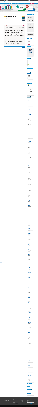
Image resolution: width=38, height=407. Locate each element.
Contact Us (28, 3)
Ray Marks (29, 146)
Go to (23, 25)
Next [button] (34, 52)
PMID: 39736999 (29, 18)
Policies (25, 3)
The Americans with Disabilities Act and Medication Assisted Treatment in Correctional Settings (30, 24)
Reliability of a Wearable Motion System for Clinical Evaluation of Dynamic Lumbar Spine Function (30, 20)
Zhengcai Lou (29, 100)
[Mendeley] (33, 0)
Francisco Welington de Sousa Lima (29, 312)
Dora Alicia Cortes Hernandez (29, 332)
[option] (30, 52)
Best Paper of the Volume (30, 77)
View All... (33, 66)
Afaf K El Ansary (29, 375)
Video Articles (29, 400)
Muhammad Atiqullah (31, 52)
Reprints (18, 3)
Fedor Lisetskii (29, 322)
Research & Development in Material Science (31, 56)
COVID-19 (32, 3)
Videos (22, 3)
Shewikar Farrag (29, 141)
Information (12, 3)
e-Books (20, 3)
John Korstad (29, 254)
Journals (15, 3)
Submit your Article (30, 76)
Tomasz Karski (29, 114)
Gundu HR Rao (29, 277)
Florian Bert (29, 317)
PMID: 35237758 (29, 29)
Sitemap (29, 0)
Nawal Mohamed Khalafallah (29, 166)
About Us (9, 3)
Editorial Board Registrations (29, 75)
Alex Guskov (29, 360)
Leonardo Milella (29, 233)
